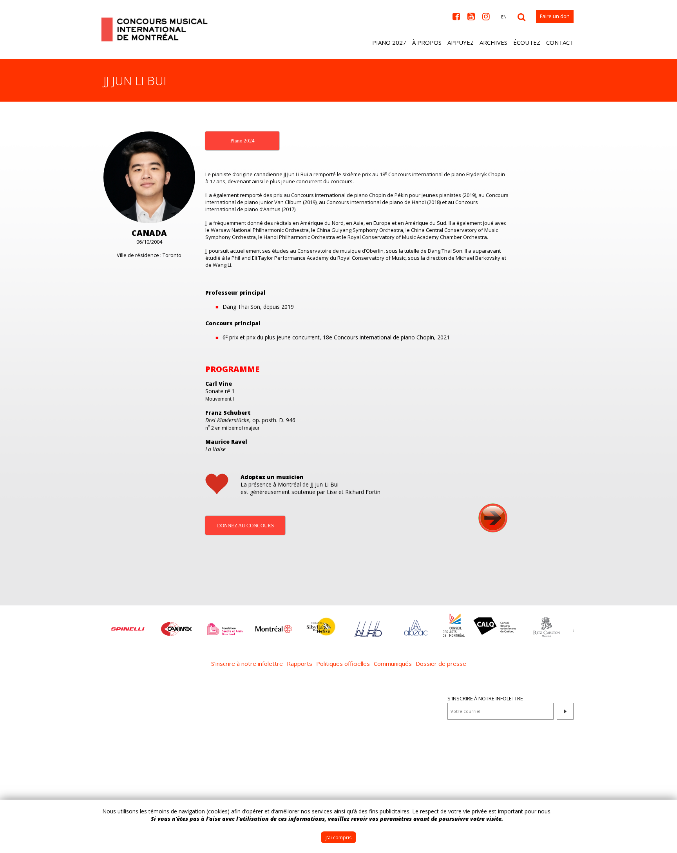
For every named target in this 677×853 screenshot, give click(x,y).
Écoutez (526, 42)
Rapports (299, 663)
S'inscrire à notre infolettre (485, 698)
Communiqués (393, 663)
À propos (427, 42)
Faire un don (555, 16)
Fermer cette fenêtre (665, 811)
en (504, 17)
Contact (560, 42)
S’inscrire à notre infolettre (247, 663)
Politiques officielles (343, 663)
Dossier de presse (441, 663)
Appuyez (460, 42)
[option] (127, 625)
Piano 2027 (389, 42)
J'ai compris (338, 837)
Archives (493, 42)
